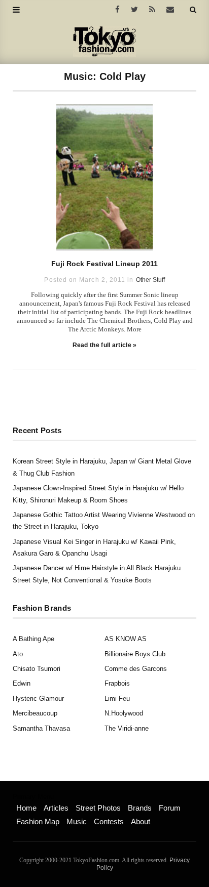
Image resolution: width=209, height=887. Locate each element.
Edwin (21, 683)
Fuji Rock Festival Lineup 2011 (104, 264)
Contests (109, 821)
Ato (18, 654)
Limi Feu (117, 698)
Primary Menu (33, 796)
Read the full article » (105, 345)
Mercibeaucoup (35, 713)
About (140, 821)
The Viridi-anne (126, 728)
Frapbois (117, 683)
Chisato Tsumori (36, 668)
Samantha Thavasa (41, 728)
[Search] (193, 9)
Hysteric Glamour (38, 698)
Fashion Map (37, 821)
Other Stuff (150, 279)
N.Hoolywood (123, 713)
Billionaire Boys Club (134, 654)
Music (76, 821)
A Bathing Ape (33, 639)
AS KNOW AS (125, 639)
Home (26, 808)
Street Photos (98, 808)
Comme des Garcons (135, 668)
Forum (170, 808)
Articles (56, 808)
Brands (140, 808)
